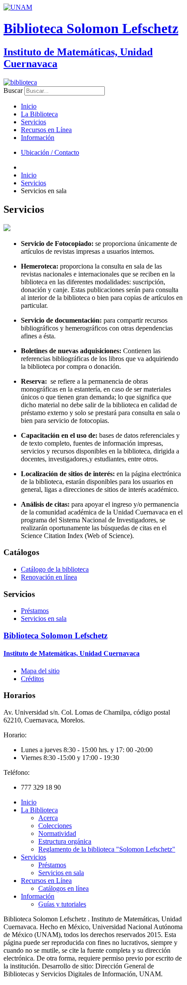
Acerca (48, 817)
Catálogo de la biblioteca (55, 569)
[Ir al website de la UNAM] (17, 7)
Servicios (33, 122)
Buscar (13, 90)
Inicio (29, 106)
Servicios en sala (44, 618)
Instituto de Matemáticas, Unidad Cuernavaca (71, 653)
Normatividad (57, 833)
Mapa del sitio (40, 671)
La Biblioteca (39, 114)
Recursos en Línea (46, 129)
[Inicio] (20, 82)
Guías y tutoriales (62, 904)
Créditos (32, 678)
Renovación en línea (49, 577)
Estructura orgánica (64, 841)
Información (37, 137)
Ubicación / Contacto (50, 152)
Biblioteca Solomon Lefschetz (90, 28)
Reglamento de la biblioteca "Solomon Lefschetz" (106, 849)
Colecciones (55, 825)
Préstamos (35, 610)
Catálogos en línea (63, 888)
